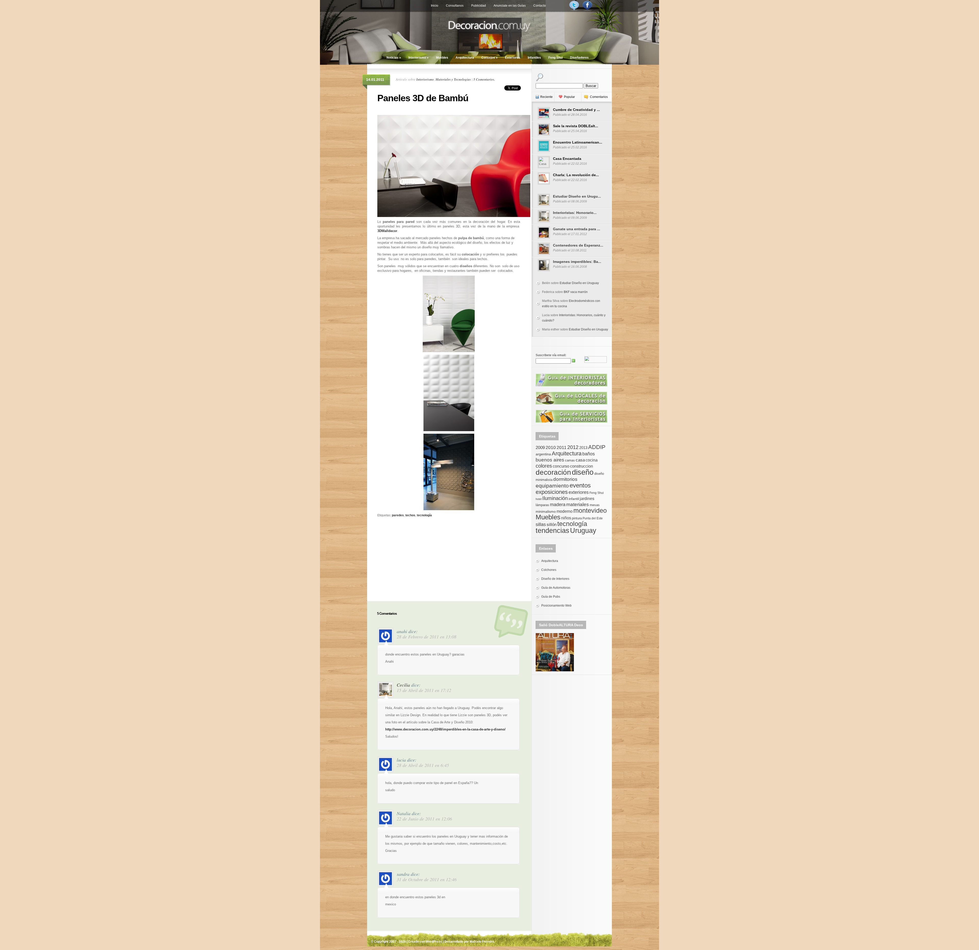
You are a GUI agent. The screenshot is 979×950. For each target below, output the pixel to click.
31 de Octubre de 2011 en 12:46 (427, 879)
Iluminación (555, 498)
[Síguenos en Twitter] (574, 9)
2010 (551, 447)
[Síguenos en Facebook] (587, 9)
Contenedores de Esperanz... (578, 245)
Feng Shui (555, 57)
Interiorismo (418, 57)
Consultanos (454, 5)
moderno (565, 511)
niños (566, 518)
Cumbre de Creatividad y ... (576, 110)
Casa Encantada (567, 159)
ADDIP (597, 447)
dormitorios (565, 479)
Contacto (539, 5)
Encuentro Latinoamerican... (577, 142)
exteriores (579, 492)
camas (570, 460)
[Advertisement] (448, 553)
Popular (569, 97)
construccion (581, 466)
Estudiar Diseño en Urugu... (577, 196)
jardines (587, 498)
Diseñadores (579, 57)
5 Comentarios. (484, 79)
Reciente (546, 97)
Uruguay (583, 530)
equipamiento (552, 486)
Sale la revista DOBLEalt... (575, 126)
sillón (552, 524)
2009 (540, 447)
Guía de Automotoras (555, 587)
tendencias (552, 530)
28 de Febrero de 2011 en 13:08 (426, 637)
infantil (574, 499)
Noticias (394, 57)
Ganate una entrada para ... (576, 229)
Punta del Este (593, 518)
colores (544, 466)
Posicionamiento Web (556, 605)
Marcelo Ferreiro (482, 941)
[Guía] (571, 385)
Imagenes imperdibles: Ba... (577, 262)
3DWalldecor (387, 231)
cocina (592, 460)
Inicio (434, 5)
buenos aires (550, 460)
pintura (577, 518)
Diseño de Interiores (555, 579)
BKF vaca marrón (576, 292)
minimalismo (546, 511)
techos (410, 515)
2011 (561, 447)
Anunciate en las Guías (510, 5)
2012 (572, 447)
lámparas (542, 505)
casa (580, 460)
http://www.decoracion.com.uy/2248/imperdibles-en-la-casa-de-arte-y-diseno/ (445, 729)
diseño (583, 472)
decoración (553, 472)
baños (588, 453)
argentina (543, 454)
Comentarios (599, 97)
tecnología (424, 515)
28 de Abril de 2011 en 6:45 (423, 765)
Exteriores (512, 57)
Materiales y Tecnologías (453, 79)
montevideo (590, 510)
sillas (541, 524)
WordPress (434, 941)
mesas (595, 505)
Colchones (548, 570)
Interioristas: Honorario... (575, 213)
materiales (577, 504)
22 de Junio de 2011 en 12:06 (424, 819)
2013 (583, 447)
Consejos (489, 57)
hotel (539, 498)
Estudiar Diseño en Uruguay (579, 283)
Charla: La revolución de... (576, 175)
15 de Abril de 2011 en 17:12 (424, 690)
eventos (580, 485)
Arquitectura (465, 57)
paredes (398, 515)
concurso (561, 466)
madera (557, 504)
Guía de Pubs (550, 596)
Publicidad (478, 5)
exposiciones (552, 492)
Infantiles (534, 57)
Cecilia (403, 685)
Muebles (442, 57)
